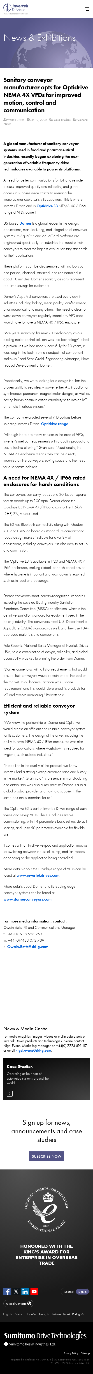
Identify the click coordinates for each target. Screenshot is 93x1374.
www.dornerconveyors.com (27, 899)
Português (78, 1314)
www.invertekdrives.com (37, 875)
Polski (66, 1314)
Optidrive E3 (47, 205)
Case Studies (62, 120)
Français (44, 1314)
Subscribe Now (46, 1156)
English (7, 1314)
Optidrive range (54, 423)
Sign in (82, 1292)
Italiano (56, 1314)
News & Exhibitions (39, 37)
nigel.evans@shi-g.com (33, 1050)
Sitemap (85, 1353)
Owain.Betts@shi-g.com (27, 946)
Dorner (25, 223)
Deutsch (19, 1314)
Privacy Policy (71, 1353)
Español (32, 1314)
